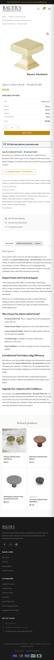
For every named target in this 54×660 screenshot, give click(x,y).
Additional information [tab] (24, 243)
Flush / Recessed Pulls (10, 606)
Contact (5, 562)
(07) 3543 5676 (10, 623)
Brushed (12, 196)
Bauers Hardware (20, 204)
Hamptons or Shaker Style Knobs (22, 180)
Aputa (44, 193)
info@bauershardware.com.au (16, 627)
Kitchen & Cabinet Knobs (17, 17)
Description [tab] (9, 243)
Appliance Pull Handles (10, 610)
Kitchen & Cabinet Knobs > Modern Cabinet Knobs (23, 193)
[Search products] (38, 8)
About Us (5, 557)
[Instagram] (10, 544)
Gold (17, 196)
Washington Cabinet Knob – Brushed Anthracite (14, 498)
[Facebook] (4, 544)
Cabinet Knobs (7, 593)
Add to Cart (27, 133)
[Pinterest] (16, 544)
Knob (35, 202)
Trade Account (7, 570)
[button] (47, 34)
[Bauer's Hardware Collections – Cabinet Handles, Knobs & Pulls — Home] (11, 9)
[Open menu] (49, 8)
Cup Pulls (5, 597)
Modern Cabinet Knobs (42, 180)
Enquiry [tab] (38, 243)
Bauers (9, 208)
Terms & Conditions (33, 651)
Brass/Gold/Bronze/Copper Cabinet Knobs (16, 20)
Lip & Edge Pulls (8, 601)
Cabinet (10, 204)
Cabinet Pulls (7, 588)
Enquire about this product (20, 172)
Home (4, 17)
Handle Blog (6, 566)
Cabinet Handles (8, 584)
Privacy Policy (19, 651)
